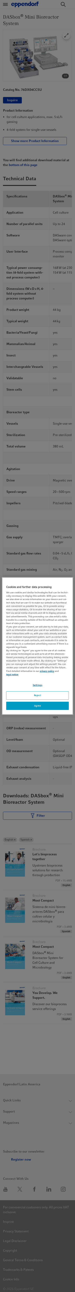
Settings (37, 685)
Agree (37, 705)
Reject (37, 695)
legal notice (12, 674)
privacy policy (47, 671)
